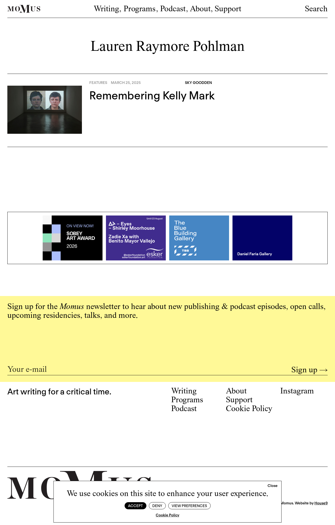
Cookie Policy (167, 515)
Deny (157, 506)
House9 (321, 503)
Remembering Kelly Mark (152, 95)
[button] (272, 486)
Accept (135, 506)
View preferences (189, 506)
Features (98, 83)
